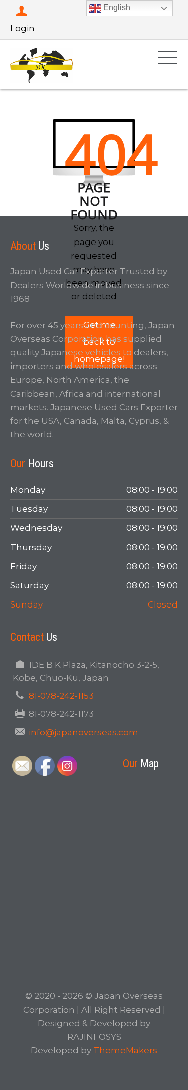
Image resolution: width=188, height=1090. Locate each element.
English (115, 7)
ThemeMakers (125, 1050)
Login (22, 28)
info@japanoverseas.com (83, 732)
